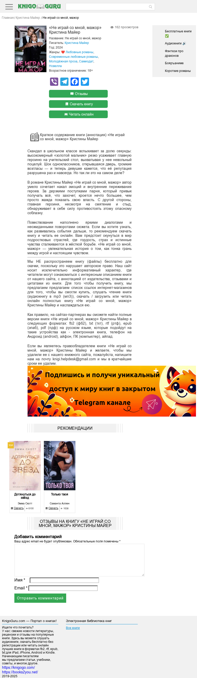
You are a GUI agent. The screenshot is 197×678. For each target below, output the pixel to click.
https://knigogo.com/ (18, 667)
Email (20, 588)
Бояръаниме (174, 63)
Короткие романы (178, 71)
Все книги (73, 628)
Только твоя (59, 494)
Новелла (55, 66)
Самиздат (86, 61)
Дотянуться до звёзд (25, 496)
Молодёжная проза (63, 61)
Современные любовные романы (73, 57)
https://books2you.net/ (20, 672)
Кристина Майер (77, 43)
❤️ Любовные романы (77, 52)
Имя (19, 580)
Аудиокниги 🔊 (175, 43)
